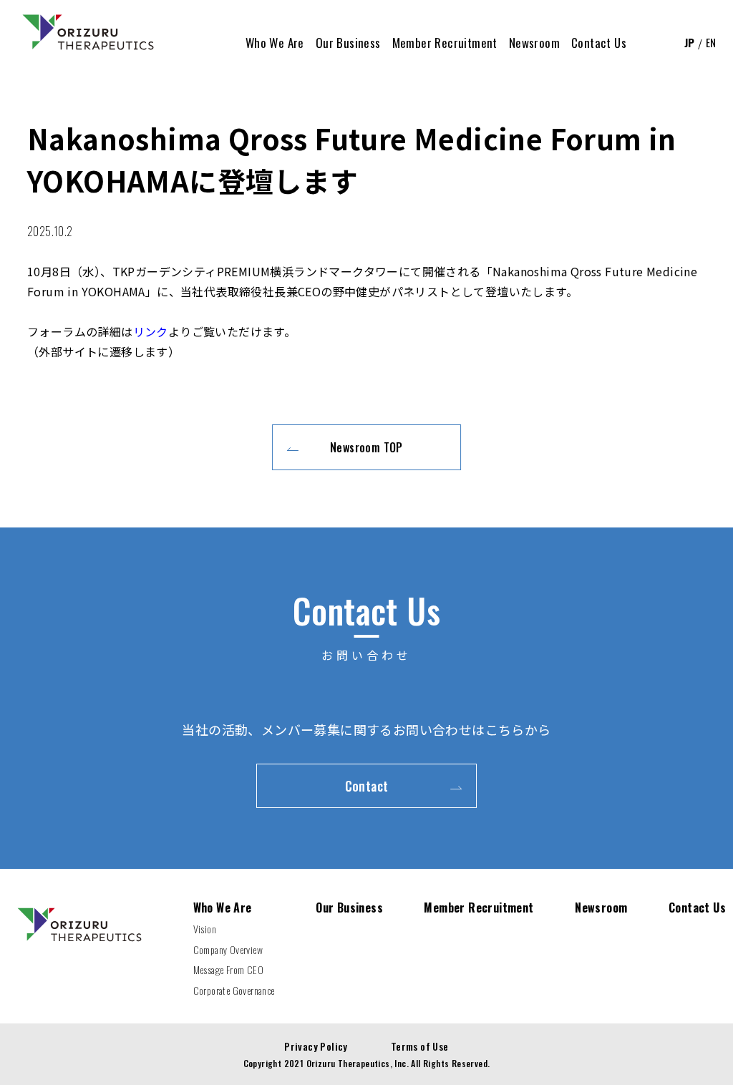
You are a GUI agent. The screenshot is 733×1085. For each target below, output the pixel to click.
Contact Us (697, 907)
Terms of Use (420, 1046)
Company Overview (228, 949)
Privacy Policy (316, 1046)
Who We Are (222, 907)
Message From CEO (228, 969)
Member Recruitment (478, 907)
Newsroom (601, 907)
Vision (204, 928)
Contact (367, 786)
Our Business (349, 907)
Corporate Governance (234, 990)
